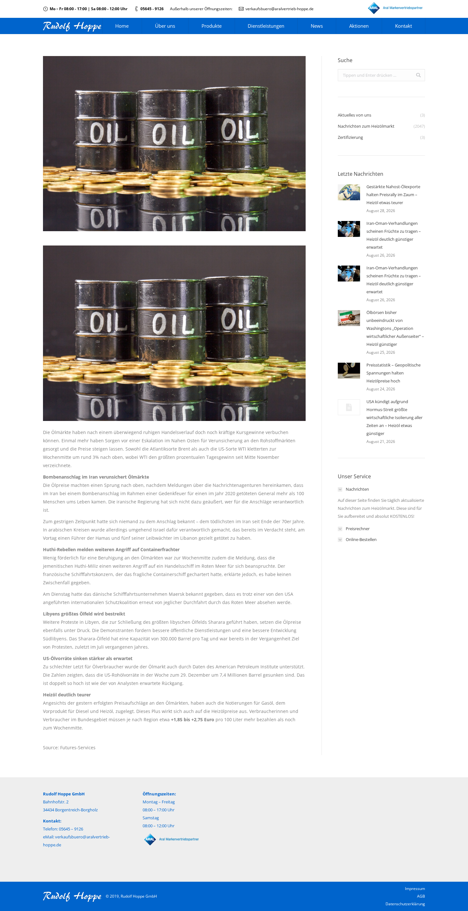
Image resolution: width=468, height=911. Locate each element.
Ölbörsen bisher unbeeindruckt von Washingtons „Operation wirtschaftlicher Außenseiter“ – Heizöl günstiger (395, 328)
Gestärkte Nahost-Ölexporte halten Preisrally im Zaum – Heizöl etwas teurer (393, 194)
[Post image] (349, 192)
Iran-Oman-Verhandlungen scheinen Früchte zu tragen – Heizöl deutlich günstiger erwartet (393, 235)
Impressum (415, 888)
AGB (421, 896)
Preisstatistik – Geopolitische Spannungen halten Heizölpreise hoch (393, 373)
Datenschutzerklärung (405, 904)
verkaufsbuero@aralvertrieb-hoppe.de (279, 8)
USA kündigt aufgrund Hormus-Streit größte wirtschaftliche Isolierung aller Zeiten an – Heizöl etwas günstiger (394, 417)
